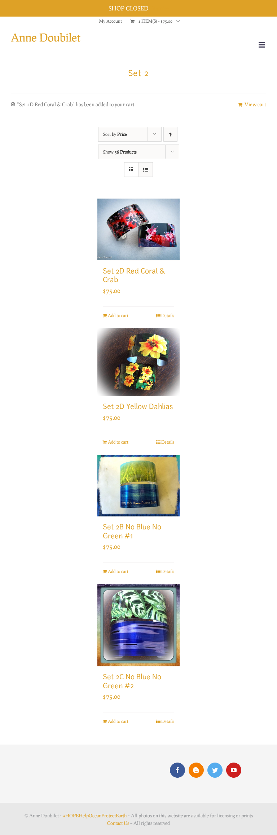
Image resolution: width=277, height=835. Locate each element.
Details (167, 315)
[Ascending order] (170, 134)
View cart (255, 104)
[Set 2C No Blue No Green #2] (138, 625)
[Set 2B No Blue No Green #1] (138, 486)
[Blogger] (196, 770)
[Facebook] (177, 770)
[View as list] (145, 170)
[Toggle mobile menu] (262, 45)
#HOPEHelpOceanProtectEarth (95, 815)
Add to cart (118, 315)
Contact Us (118, 823)
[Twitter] (215, 770)
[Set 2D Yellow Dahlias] (138, 362)
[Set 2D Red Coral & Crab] (138, 230)
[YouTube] (233, 770)
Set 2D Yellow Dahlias (138, 407)
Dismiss (159, 8)
